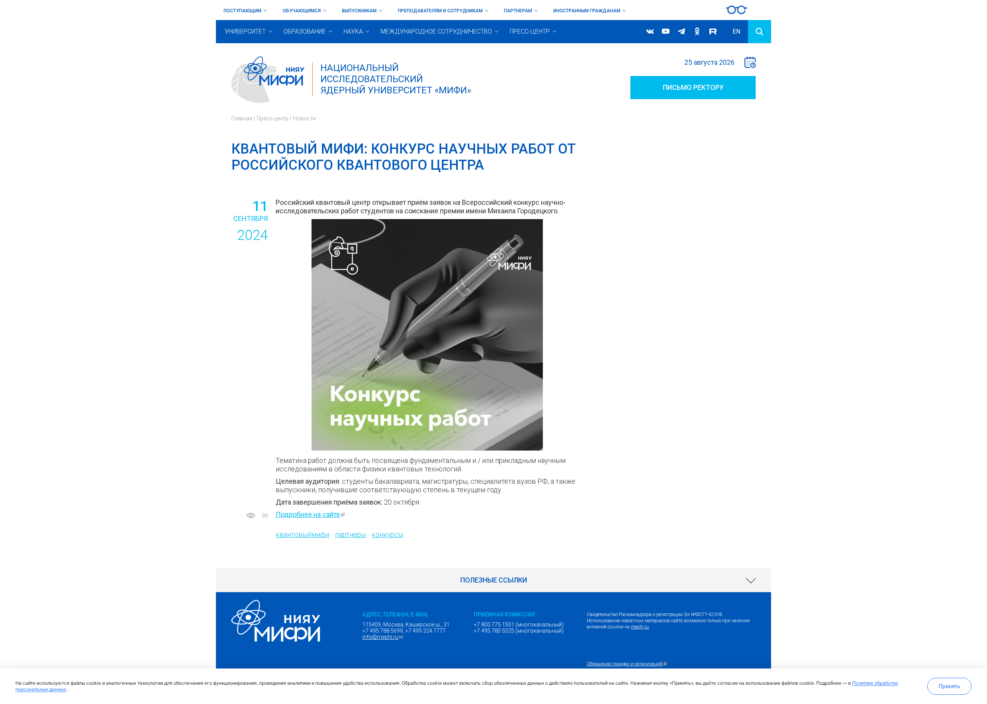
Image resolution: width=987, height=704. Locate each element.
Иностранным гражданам (586, 11)
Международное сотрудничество (436, 31)
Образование (304, 31)
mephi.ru (640, 627)
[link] (493, 580)
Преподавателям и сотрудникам (440, 11)
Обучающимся (302, 11)
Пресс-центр (530, 31)
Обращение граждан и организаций (628, 664)
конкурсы (387, 534)
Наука (353, 31)
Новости (304, 118)
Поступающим (242, 11)
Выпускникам (359, 11)
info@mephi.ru (383, 637)
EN (736, 31)
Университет (245, 31)
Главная (241, 118)
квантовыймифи (302, 534)
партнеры (350, 534)
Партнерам (518, 11)
